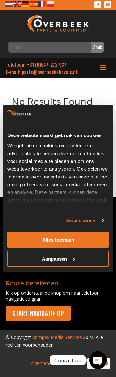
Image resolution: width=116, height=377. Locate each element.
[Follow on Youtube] (107, 4)
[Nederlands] (9, 4)
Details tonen (80, 220)
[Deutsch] (26, 4)
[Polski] (51, 4)
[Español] (34, 4)
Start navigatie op (38, 313)
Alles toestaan (58, 239)
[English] (17, 4)
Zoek (97, 47)
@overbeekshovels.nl (55, 71)
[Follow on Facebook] (98, 4)
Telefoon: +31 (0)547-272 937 (36, 64)
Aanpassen (54, 259)
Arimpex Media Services (57, 337)
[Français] (42, 4)
